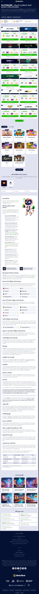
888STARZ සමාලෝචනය (10, 56)
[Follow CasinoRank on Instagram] (16, 568)
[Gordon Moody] (29, 581)
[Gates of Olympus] (7, 135)
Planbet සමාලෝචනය (28, 71)
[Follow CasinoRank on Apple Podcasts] (25, 568)
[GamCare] (20, 581)
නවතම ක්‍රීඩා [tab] (12, 126)
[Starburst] (7, 148)
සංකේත (19, 538)
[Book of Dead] (19, 148)
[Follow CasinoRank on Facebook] (13, 568)
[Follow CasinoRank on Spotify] (23, 568)
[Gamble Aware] (17, 585)
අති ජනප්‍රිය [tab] (5, 126)
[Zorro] (7, 161)
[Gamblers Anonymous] (13, 581)
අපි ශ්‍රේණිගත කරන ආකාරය (19, 556)
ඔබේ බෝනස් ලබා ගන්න (10, 39)
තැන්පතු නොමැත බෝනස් (13, 233)
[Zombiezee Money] (19, 161)
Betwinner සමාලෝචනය (10, 87)
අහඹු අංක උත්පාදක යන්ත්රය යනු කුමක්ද (19, 543)
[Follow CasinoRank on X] (18, 568)
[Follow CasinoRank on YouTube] (21, 568)
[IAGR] (7, 581)
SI (18, 571)
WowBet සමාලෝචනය (10, 71)
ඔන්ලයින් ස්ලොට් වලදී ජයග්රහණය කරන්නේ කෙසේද (19, 541)
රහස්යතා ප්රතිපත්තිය (19, 552)
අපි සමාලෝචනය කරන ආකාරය (19, 554)
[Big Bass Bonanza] (19, 135)
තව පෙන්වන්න (18, 120)
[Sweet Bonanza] (31, 135)
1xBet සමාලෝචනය (28, 41)
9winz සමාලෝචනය (28, 56)
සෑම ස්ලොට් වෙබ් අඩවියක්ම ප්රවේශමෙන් (10, 209)
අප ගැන (19, 550)
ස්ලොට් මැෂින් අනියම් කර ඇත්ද (19, 536)
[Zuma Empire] (31, 148)
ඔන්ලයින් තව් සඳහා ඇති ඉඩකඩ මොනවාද (19, 539)
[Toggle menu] (2, 1)
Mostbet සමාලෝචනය (10, 41)
